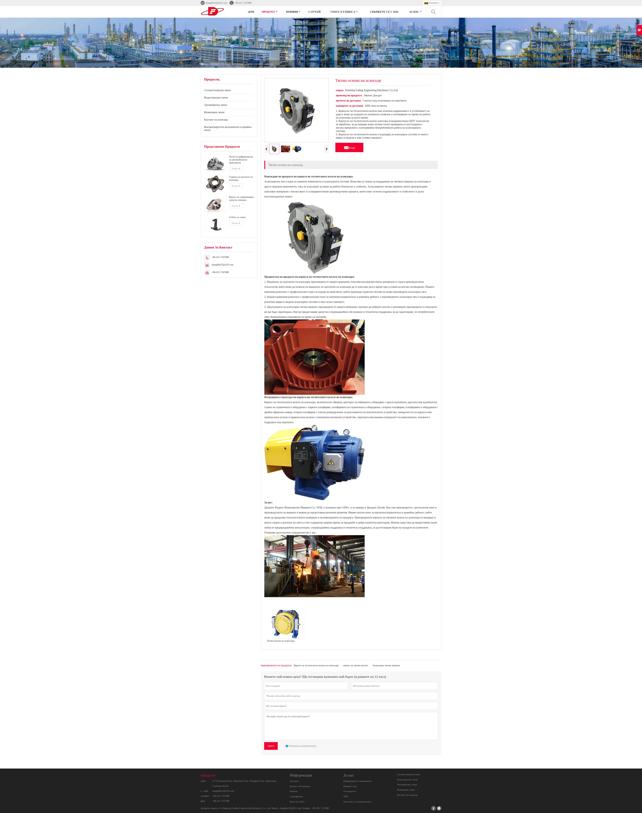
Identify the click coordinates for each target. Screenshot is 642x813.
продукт (268, 11)
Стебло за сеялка (237, 217)
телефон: (205, 796)
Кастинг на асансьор (233, 64)
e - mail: (205, 791)
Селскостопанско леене (217, 90)
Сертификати (296, 796)
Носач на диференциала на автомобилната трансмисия (241, 159)
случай (314, 11)
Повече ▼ (236, 169)
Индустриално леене (216, 97)
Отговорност (349, 791)
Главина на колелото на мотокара (241, 178)
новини (292, 11)
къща (204, 64)
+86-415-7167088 (242, 3)
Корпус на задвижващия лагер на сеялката (241, 198)
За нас (414, 11)
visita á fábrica (342, 11)
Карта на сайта (297, 801)
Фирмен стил (350, 786)
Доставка (294, 781)
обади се (208, 775)
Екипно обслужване (300, 786)
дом (251, 11)
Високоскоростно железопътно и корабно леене (227, 128)
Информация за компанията (357, 781)
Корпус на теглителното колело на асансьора (316, 665)
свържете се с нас (384, 11)
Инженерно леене (214, 112)
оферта (271, 746)
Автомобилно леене (215, 104)
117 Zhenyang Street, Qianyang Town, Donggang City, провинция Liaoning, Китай (244, 783)
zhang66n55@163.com (216, 3)
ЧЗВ (345, 796)
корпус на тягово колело (355, 665)
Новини (294, 791)
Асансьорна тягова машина (386, 665)
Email (349, 146)
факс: (203, 801)
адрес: (204, 781)
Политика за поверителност (357, 801)
